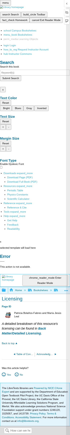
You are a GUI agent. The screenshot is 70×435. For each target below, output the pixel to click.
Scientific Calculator (18, 198)
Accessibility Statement (28, 417)
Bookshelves (41, 290)
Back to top (8, 343)
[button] (12, 224)
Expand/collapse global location (66, 289)
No (21, 374)
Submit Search (10, 78)
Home (18, 290)
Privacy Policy (37, 413)
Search (7, 431)
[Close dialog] (2, 261)
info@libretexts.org (28, 420)
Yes (9, 374)
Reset (5, 102)
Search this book (9, 66)
